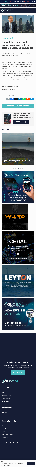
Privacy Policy (6, 398)
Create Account (6, 415)
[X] (17, 442)
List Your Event (6, 431)
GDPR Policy (5, 401)
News (3, 426)
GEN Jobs (5, 412)
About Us (4, 392)
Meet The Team (6, 395)
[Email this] (8, 99)
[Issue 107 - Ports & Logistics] (7, 119)
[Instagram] (14, 442)
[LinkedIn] (6, 442)
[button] (34, 10)
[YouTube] (10, 442)
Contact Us (5, 437)
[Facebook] (3, 442)
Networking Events (7, 434)
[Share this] (12, 99)
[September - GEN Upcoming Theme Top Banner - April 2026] (18, 6)
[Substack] (21, 442)
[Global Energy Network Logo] (8, 10)
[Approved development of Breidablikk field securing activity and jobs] (18, 149)
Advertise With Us (7, 429)
